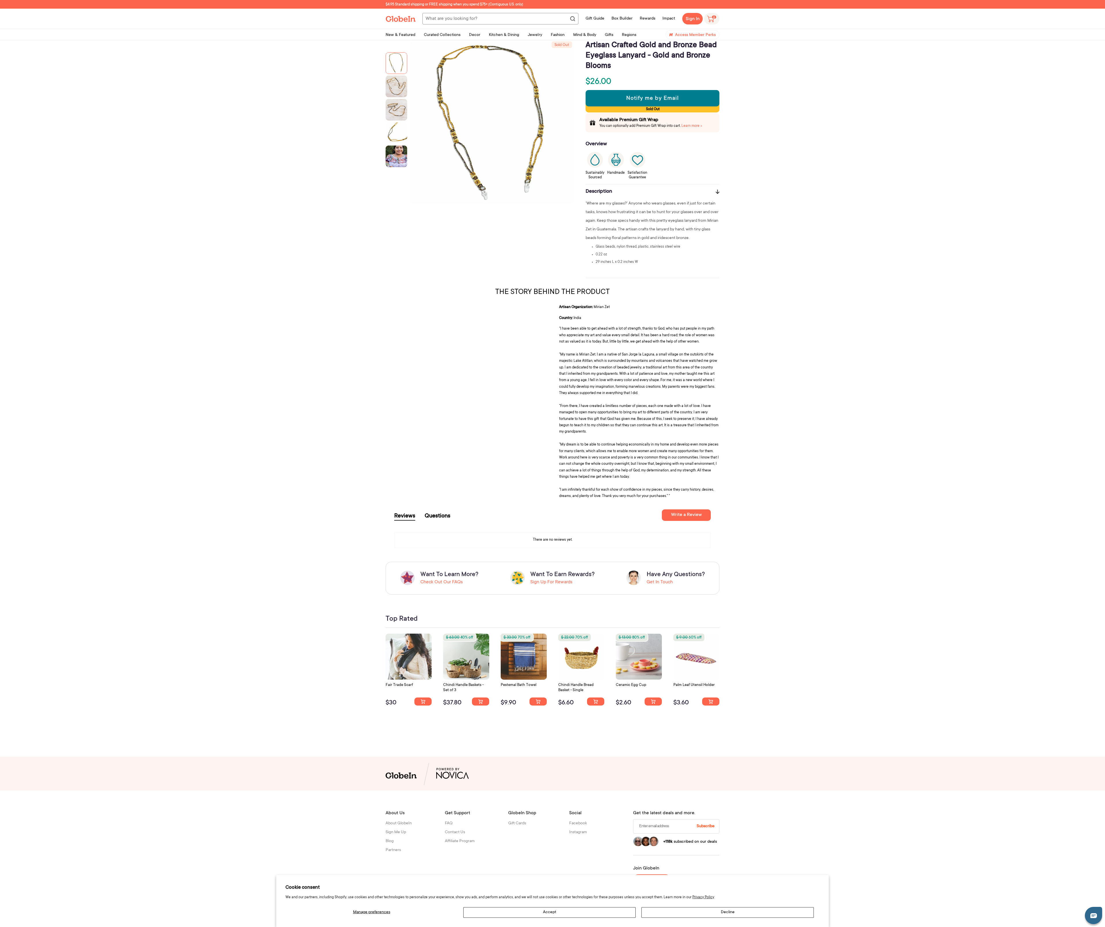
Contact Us (455, 832)
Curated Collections (442, 35)
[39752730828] (710, 701)
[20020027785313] (595, 701)
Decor (474, 35)
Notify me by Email (652, 98)
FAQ (449, 823)
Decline (728, 912)
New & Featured (400, 35)
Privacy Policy (703, 897)
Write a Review (686, 514)
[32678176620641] (423, 701)
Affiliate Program (460, 841)
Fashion (558, 35)
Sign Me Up (396, 832)
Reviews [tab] (404, 516)
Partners (393, 850)
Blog (390, 841)
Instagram (578, 832)
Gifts (609, 35)
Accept (549, 912)
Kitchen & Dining (504, 35)
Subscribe (706, 826)
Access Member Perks (695, 35)
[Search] (572, 19)
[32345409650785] (538, 701)
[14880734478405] (480, 701)
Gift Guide (595, 18)
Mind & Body (584, 35)
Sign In (693, 19)
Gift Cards (517, 823)
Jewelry (535, 35)
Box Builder (621, 18)
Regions (629, 35)
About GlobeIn (399, 823)
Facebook (578, 823)
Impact (668, 18)
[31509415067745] (653, 701)
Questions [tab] (437, 516)
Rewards (647, 18)
